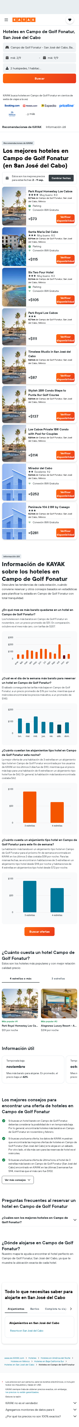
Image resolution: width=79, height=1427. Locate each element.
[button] (6, 20)
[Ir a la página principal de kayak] (23, 20)
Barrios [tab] (34, 1308)
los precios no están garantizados (22, 1392)
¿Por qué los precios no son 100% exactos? (33, 1416)
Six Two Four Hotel (40, 272)
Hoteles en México (20, 1361)
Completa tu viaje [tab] (56, 1308)
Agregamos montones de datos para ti (30, 1409)
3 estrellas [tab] (58, 978)
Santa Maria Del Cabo (43, 232)
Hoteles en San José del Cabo (19, 1364)
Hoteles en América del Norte (55, 1358)
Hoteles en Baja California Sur (49, 1361)
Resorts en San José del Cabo (26, 1330)
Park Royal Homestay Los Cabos (50, 191)
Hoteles (32, 1358)
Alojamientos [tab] (16, 1308)
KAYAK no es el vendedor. (22, 1403)
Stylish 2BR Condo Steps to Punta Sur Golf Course (47, 393)
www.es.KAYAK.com (14, 1358)
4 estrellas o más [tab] (20, 978)
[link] (39, 931)
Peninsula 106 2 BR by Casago (49, 507)
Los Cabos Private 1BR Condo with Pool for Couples (48, 431)
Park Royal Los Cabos (43, 313)
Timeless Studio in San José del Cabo (49, 354)
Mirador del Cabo (40, 468)
